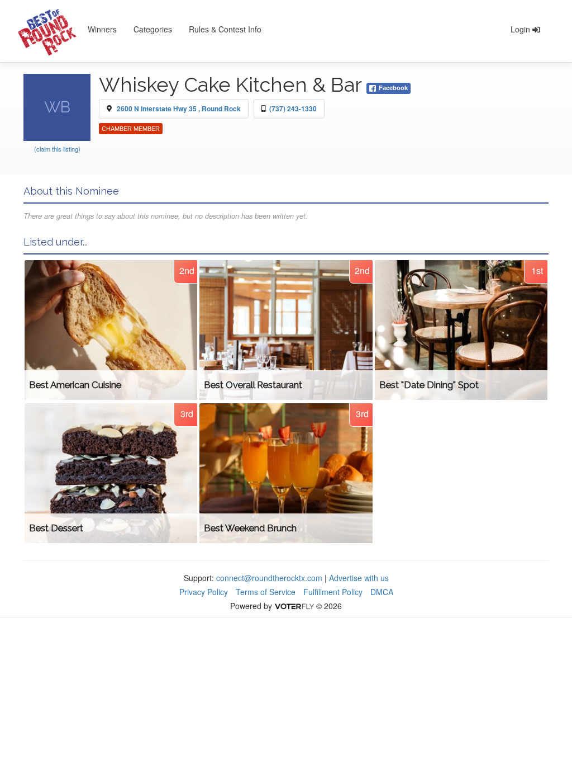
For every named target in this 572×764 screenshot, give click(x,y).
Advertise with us (359, 577)
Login (521, 29)
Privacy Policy (203, 591)
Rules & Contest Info (225, 29)
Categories (153, 29)
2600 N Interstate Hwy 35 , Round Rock (179, 108)
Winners (102, 29)
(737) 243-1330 (293, 108)
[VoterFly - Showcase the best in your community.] (293, 605)
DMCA (381, 591)
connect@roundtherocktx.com (269, 577)
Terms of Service (265, 591)
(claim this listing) (57, 148)
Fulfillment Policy (333, 591)
